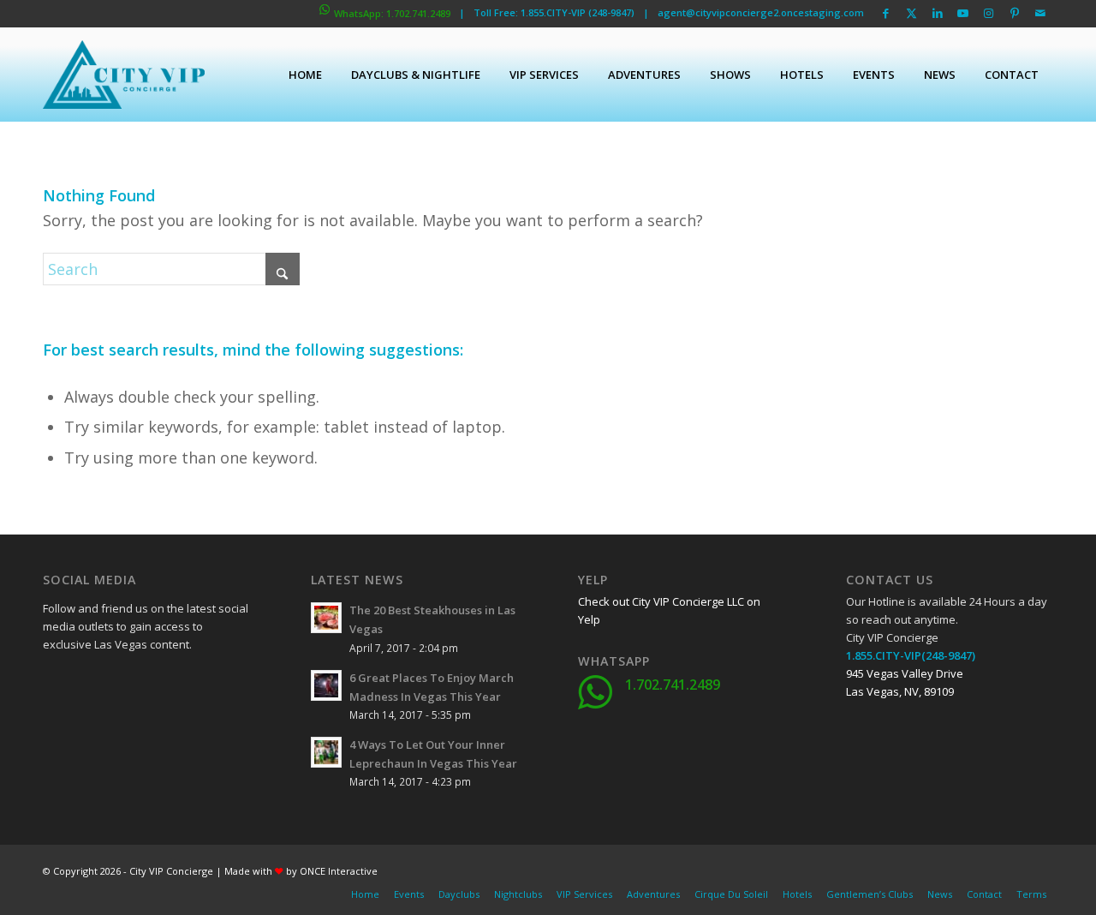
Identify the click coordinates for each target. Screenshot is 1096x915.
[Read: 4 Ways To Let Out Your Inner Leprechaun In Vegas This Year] (326, 752)
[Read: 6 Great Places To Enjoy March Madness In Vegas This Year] (326, 685)
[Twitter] (98, 684)
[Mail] (184, 726)
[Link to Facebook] (885, 13)
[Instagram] (98, 726)
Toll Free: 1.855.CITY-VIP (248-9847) (554, 12)
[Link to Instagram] (988, 13)
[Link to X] (911, 13)
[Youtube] (55, 726)
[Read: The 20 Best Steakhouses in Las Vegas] (326, 617)
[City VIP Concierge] (124, 74)
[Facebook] (55, 684)
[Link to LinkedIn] (937, 13)
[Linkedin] (184, 684)
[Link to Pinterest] (1014, 13)
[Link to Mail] (1040, 13)
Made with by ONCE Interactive (301, 870)
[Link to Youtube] (962, 13)
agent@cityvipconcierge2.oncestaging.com (761, 12)
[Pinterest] (141, 726)
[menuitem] (305, 74)
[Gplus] (141, 684)
